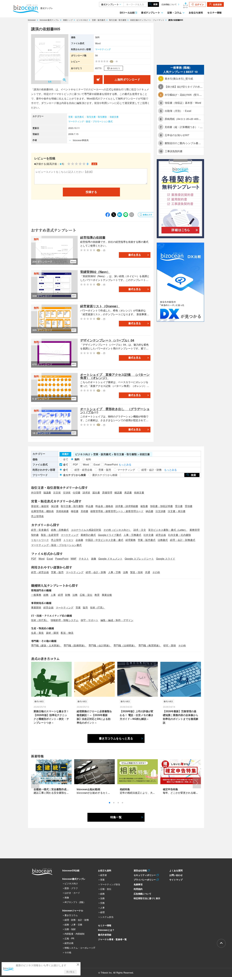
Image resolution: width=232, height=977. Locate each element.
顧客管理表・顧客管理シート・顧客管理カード (116, 511)
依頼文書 (114, 116)
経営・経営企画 (40, 572)
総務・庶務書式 (60, 530)
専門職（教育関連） (149, 645)
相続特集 (125, 789)
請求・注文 (139, 530)
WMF (74, 558)
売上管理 (56, 540)
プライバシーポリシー (145, 879)
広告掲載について (169, 4)
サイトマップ (176, 879)
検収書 (74, 511)
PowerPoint (61, 558)
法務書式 (163, 540)
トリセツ (68, 540)
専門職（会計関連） (100, 645)
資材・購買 (52, 633)
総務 (45, 595)
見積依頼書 (62, 511)
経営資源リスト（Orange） (100, 306)
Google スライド (165, 558)
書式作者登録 (104, 934)
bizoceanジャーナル (72, 910)
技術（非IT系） (39, 620)
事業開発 (36, 607)
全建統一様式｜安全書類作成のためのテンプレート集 (64, 789)
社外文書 (148, 535)
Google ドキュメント (110, 558)
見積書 (84, 511)
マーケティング (103, 49)
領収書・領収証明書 (161, 506)
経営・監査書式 (40, 530)
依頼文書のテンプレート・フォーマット (147, 20)
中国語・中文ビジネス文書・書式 (104, 540)
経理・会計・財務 (96, 572)
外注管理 (36, 492)
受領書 (188, 506)
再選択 (65, 454)
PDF (33, 558)
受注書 (179, 506)
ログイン (199, 4)
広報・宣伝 (86, 595)
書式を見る (134, 255)
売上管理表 (37, 516)
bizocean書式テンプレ (50, 20)
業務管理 (195, 530)
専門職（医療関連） (75, 645)
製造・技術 (136, 572)
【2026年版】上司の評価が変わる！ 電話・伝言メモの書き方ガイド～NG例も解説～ (136, 715)
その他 (156, 572)
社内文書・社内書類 (179, 535)
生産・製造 (37, 633)
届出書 (96, 492)
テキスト (84, 558)
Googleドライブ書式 (109, 535)
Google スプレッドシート (139, 558)
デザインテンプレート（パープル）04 (107, 340)
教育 (97, 595)
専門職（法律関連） (124, 645)
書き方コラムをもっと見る (116, 738)
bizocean (32, 20)
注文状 (57, 492)
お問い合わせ (176, 875)
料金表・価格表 (104, 506)
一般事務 (36, 595)
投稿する (91, 192)
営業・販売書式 (99, 20)
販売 (85, 607)
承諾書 (128, 492)
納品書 (149, 511)
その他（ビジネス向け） (117, 530)
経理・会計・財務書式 (182, 540)
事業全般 (107, 595)
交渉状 (67, 492)
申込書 (89, 506)
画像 (93, 558)
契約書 (35, 535)
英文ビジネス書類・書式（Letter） (167, 530)
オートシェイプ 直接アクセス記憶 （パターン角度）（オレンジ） (115, 376)
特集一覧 (116, 817)
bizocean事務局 (81, 140)
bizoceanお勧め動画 (88, 789)
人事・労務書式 (132, 535)
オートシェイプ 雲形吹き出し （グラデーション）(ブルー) (115, 410)
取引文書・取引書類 (118, 20)
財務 (67, 595)
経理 (60, 595)
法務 (125, 572)
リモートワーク (40, 540)
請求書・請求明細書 (126, 506)
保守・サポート (89, 620)
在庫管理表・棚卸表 (42, 511)
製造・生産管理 (50, 535)
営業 (78, 607)
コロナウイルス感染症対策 (86, 530)
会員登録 (217, 4)
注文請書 (160, 511)
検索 (155, 4)
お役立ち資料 (196, 12)
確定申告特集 (170, 789)
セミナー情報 (214, 12)
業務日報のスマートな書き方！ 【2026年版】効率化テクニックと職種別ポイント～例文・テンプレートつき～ (51, 716)
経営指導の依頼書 (92, 237)
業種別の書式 (88, 535)
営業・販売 (57, 572)
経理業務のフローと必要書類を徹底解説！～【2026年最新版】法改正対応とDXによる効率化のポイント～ (94, 716)
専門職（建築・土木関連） (46, 645)
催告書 (144, 506)
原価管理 (107, 492)
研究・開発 (169, 645)
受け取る (70, 972)
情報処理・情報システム (64, 620)
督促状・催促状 (40, 506)
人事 (53, 595)
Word (42, 558)
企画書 (79, 540)
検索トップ (68, 20)
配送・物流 (67, 633)
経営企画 (161, 535)
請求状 (86, 492)
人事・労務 (114, 572)
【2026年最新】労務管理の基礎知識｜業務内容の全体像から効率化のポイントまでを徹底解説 (180, 716)
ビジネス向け (83, 20)
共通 (147, 572)
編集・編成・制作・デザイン (117, 620)
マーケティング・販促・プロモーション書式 (90, 121)
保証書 (55, 506)
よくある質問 (176, 870)
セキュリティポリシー (145, 875)
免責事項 (138, 884)
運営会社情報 (141, 870)
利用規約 (138, 888)
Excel (50, 558)
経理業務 (130, 540)
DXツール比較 (127, 12)
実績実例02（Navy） (95, 271)
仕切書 (76, 492)
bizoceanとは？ (106, 929)
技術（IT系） (97, 607)
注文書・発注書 (176, 511)
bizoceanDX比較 (71, 870)
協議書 (47, 492)
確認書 (118, 492)
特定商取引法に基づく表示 (147, 898)
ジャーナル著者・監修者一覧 (112, 939)
